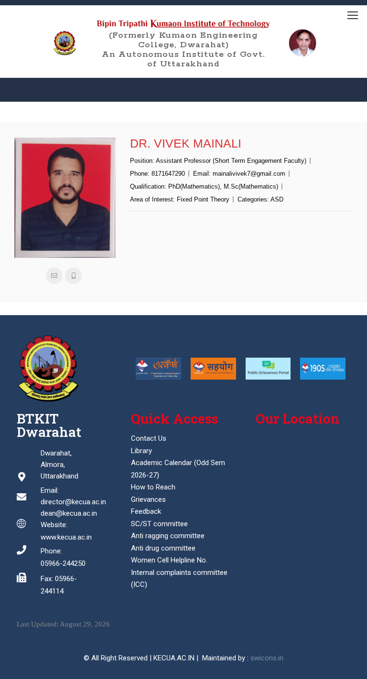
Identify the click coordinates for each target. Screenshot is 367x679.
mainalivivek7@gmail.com (249, 173)
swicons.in (266, 658)
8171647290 (168, 173)
